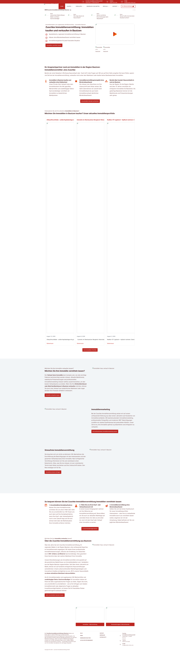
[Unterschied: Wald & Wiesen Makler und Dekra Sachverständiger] (47, 16)
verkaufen (79, 6)
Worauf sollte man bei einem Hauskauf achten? (127, 16)
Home (61, 6)
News (51, 13)
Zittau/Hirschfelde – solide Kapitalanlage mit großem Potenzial (67, 120)
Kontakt (114, 6)
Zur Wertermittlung (127, 6)
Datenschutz (103, 637)
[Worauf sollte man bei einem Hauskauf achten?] (116, 16)
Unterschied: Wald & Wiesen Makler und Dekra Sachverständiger (57, 16)
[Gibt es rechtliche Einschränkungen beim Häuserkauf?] (93, 16)
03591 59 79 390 (113, 2)
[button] (115, 34)
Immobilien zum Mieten (93, 6)
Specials (105, 6)
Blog (81, 633)
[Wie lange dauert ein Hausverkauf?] (70, 16)
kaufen (69, 6)
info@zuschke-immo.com (129, 2)
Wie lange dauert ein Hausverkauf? (78, 16)
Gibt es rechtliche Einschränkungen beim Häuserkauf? (102, 16)
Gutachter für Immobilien (86, 640)
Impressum (102, 635)
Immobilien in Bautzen (85, 637)
